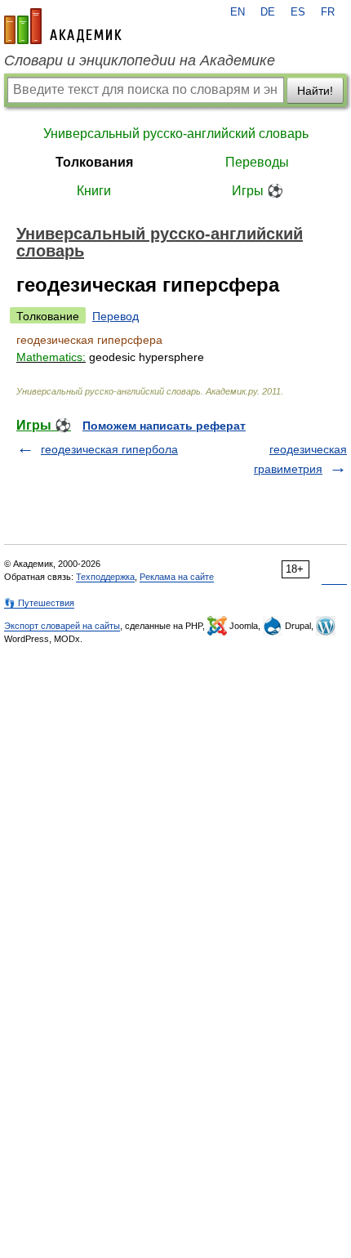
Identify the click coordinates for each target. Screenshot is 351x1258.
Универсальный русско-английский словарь (176, 134)
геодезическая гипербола (109, 449)
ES (298, 12)
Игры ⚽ (257, 191)
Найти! (315, 90)
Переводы (257, 162)
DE (267, 12)
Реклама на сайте (177, 577)
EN (237, 12)
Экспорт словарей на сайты (62, 626)
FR (328, 12)
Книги (94, 191)
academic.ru (63, 26)
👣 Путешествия (39, 603)
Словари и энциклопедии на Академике (139, 60)
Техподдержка (105, 577)
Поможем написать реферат (164, 425)
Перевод (115, 316)
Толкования (94, 162)
